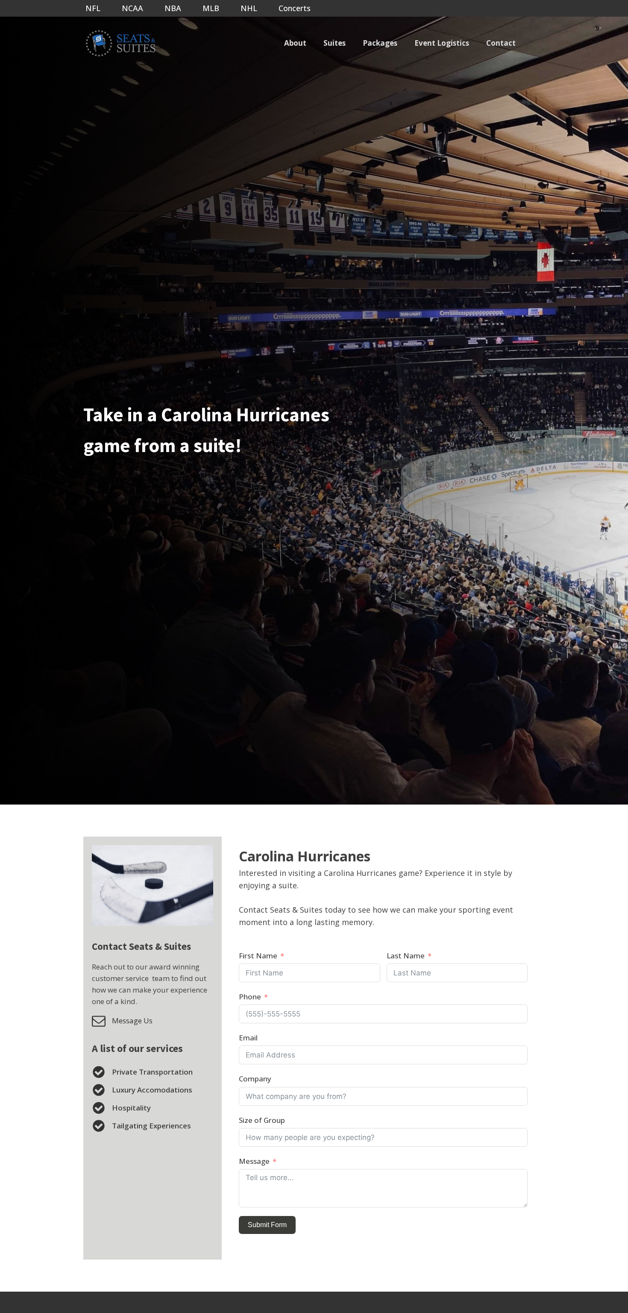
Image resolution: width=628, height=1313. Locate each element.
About (295, 43)
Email (248, 1038)
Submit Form (267, 1224)
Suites (334, 43)
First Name (258, 956)
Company (255, 1079)
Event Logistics (441, 43)
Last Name (406, 956)
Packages (380, 43)
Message (254, 1161)
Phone (250, 997)
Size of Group (262, 1120)
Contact (501, 43)
